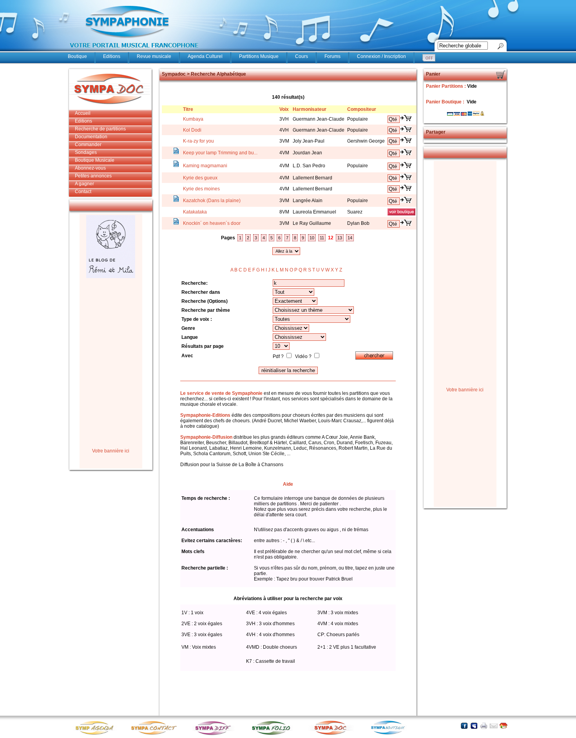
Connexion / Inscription (381, 56)
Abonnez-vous (90, 168)
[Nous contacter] (493, 725)
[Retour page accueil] (503, 725)
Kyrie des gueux (200, 178)
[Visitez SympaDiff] (214, 734)
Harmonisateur (309, 109)
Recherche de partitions (100, 129)
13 (339, 237)
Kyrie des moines (201, 189)
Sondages (86, 152)
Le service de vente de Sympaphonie (221, 393)
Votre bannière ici (110, 451)
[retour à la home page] (134, 51)
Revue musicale (154, 56)
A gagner (84, 183)
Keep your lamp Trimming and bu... (220, 153)
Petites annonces (93, 176)
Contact (83, 191)
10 (312, 237)
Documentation (91, 136)
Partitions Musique (259, 56)
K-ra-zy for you (198, 141)
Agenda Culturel (205, 56)
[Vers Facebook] (464, 725)
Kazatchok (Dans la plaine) (212, 200)
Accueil (83, 113)
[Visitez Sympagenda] (97, 734)
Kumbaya (193, 119)
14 (350, 237)
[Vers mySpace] (474, 725)
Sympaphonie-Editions (205, 415)
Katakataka (195, 212)
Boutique (77, 56)
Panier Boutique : (446, 102)
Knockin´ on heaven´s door (212, 223)
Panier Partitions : (446, 86)
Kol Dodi (192, 130)
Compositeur (361, 109)
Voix (284, 109)
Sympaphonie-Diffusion (206, 437)
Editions (111, 56)
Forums (332, 56)
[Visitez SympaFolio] (273, 734)
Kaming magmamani (205, 165)
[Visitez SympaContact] (156, 734)
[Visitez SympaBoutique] (391, 734)
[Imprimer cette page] (484, 725)
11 (322, 237)
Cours (301, 56)
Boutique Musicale (94, 160)
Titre (188, 109)
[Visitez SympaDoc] (332, 734)
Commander (88, 144)
